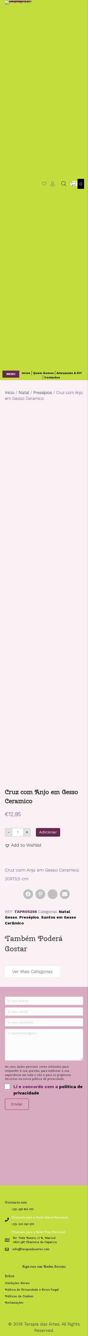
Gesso (11, 917)
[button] (10, 374)
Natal (24, 392)
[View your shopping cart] (73, 183)
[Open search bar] (63, 183)
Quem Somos (43, 373)
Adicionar (48, 832)
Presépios (42, 392)
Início (26, 373)
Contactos (52, 377)
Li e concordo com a (48, 1089)
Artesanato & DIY (69, 373)
